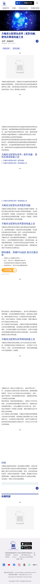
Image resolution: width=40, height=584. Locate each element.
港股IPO (6, 8)
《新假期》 (8, 555)
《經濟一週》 (19, 559)
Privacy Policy (28, 577)
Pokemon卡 (23, 8)
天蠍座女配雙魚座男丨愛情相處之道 (15, 163)
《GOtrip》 (15, 555)
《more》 (14, 557)
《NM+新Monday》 (26, 555)
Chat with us (11, 577)
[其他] (37, 41)
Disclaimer (19, 577)
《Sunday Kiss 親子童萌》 (26, 557)
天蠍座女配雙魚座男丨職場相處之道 (15, 201)
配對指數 (16, 48)
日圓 (14, 8)
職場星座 (6, 48)
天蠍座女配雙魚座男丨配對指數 (13, 160)
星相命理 (4, 43)
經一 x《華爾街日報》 (26, 3)
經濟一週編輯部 (8, 41)
